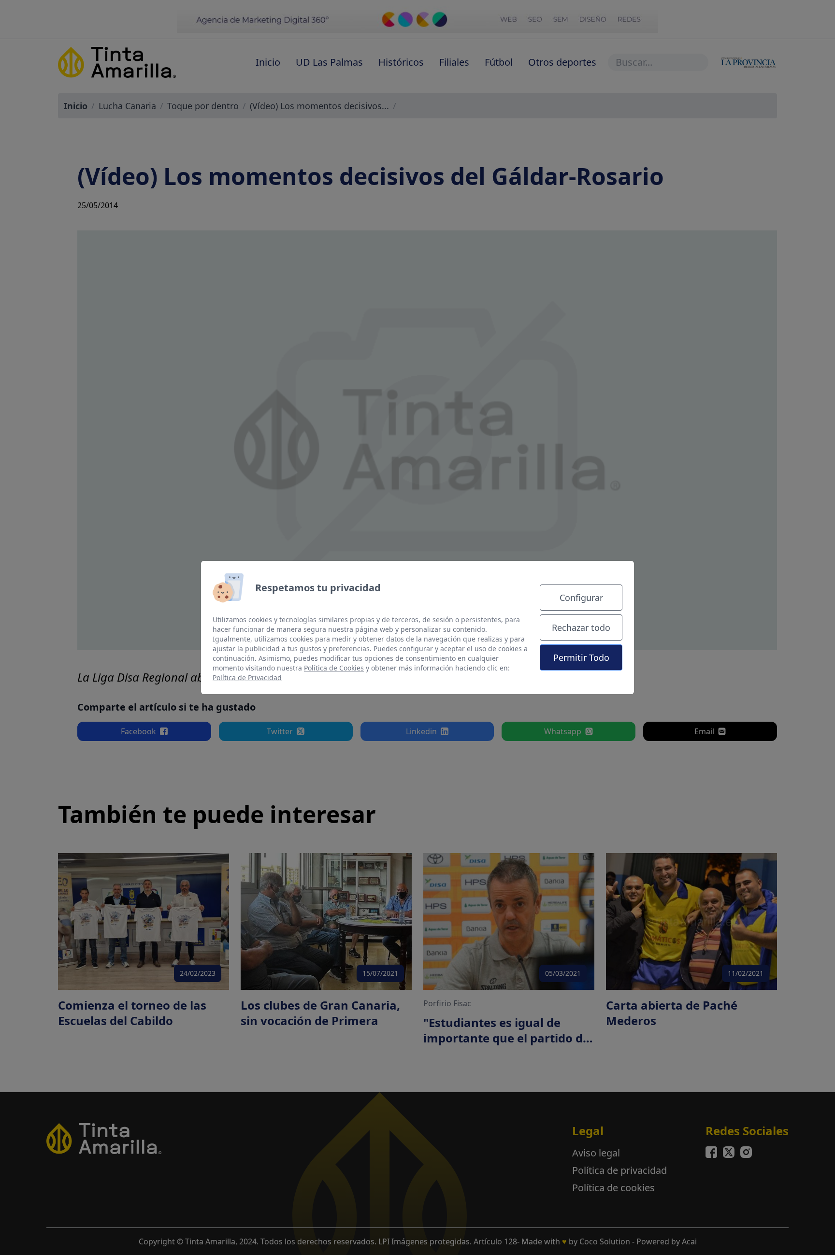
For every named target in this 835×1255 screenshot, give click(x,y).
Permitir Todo (581, 657)
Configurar (581, 597)
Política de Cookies (334, 667)
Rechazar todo (581, 627)
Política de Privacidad (247, 677)
